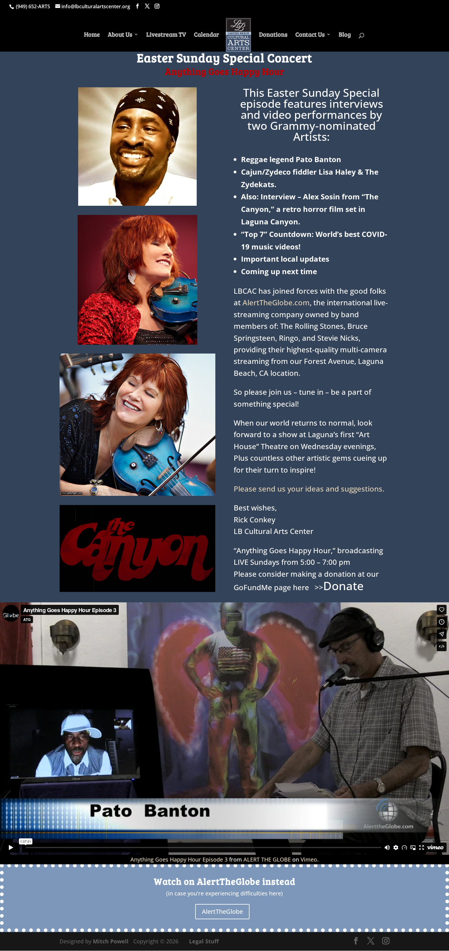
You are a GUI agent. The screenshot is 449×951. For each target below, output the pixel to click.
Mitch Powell (111, 941)
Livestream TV (166, 35)
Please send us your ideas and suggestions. (309, 489)
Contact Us (310, 35)
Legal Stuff (204, 941)
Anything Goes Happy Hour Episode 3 (179, 859)
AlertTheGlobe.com (276, 302)
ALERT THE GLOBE (267, 859)
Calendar (206, 35)
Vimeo (309, 859)
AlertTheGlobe (222, 911)
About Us (120, 35)
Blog (345, 35)
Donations (273, 35)
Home (92, 35)
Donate (343, 585)
